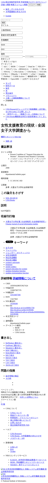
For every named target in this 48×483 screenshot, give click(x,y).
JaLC (5, 67)
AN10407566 (15, 295)
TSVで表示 (10, 360)
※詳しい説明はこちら (29, 397)
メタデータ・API (17, 438)
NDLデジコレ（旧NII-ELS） (18, 69)
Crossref (21, 67)
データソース (6, 64)
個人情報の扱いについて (20, 420)
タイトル (4, 25)
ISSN (3, 45)
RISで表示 (10, 355)
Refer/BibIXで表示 (13, 353)
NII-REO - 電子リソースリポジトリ (24, 465)
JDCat (43, 69)
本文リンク (5, 59)
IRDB (13, 67)
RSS (12, 449)
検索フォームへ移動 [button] (19, 5)
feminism (9, 265)
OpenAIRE (15, 79)
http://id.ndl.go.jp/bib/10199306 (22, 310)
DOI (2, 49)
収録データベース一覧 (19, 415)
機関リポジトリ (7, 137)
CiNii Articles (18, 72)
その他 (8, 378)
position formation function (16, 271)
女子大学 (9, 248)
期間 (3, 54)
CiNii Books (31, 72)
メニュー (32, 5)
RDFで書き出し (12, 350)
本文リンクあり (10, 62)
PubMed (6, 76)
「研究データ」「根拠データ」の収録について (25, 114)
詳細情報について (24, 278)
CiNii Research (16, 434)
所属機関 (4, 40)
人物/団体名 (6, 30)
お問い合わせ (15, 423)
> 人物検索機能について (20, 98)
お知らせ (14, 447)
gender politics (11, 267)
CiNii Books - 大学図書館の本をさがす (26, 436)
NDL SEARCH (11, 198)
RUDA (35, 69)
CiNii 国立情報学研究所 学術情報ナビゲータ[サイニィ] (23, 2)
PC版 (3, 404)
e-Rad (33, 74)
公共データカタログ (30, 79)
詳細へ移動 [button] (5, 5)
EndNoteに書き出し (14, 345)
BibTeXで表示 (11, 358)
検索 (38, 5)
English (8, 16)
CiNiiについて (16, 413)
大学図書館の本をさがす (16, 12)
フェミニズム (11, 250)
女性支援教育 (11, 255)
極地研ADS (32, 76)
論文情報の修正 (12, 376)
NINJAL (7, 72)
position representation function (17, 273)
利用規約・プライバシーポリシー (24, 418)
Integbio (41, 74)
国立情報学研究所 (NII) (19, 425)
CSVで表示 (10, 363)
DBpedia (14, 74)
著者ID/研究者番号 (8, 35)
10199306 (14, 304)
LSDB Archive (19, 76)
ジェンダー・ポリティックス (18, 253)
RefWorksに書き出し (14, 343)
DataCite (31, 67)
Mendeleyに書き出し (14, 348)
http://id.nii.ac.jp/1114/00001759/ (22, 308)
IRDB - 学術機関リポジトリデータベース (27, 462)
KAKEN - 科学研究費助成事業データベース (28, 460)
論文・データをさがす (15, 9)
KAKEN (24, 74)
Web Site (17, 137)
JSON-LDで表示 (12, 365)
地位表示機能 (11, 260)
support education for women (16, 269)
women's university (13, 262)
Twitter (12, 451)
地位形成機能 (11, 258)
